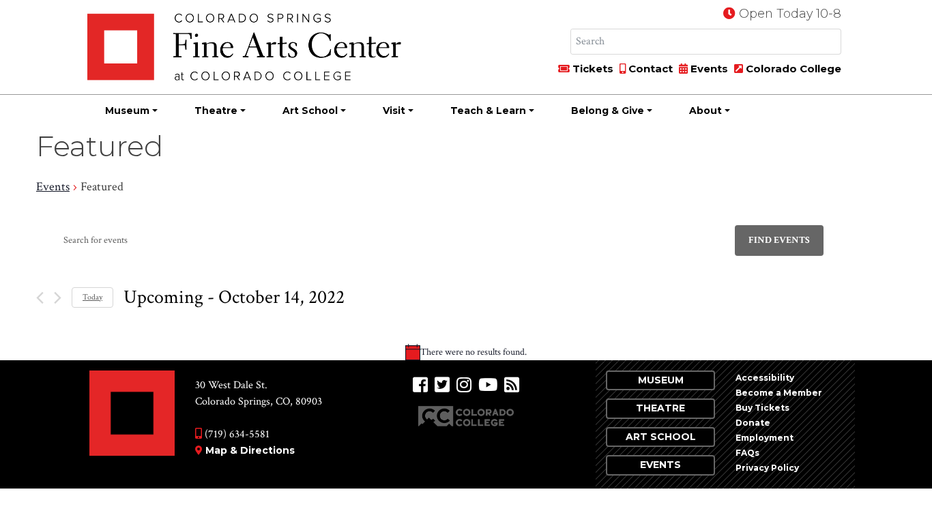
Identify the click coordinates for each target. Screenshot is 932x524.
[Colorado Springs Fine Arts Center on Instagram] (464, 385)
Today (92, 297)
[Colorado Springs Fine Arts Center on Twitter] (442, 385)
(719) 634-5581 (236, 434)
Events (708, 68)
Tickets (591, 68)
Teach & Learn (488, 110)
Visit (394, 110)
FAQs (747, 453)
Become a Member (779, 393)
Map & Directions (250, 450)
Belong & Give (607, 110)
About (705, 110)
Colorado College (792, 68)
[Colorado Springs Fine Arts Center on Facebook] (420, 385)
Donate (753, 423)
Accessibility (765, 378)
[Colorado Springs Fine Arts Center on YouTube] (487, 385)
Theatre (215, 110)
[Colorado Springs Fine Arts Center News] (511, 385)
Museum (127, 110)
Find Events (779, 240)
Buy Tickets (762, 408)
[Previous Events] (40, 297)
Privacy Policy (767, 468)
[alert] (466, 352)
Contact (649, 68)
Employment (764, 438)
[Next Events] (57, 297)
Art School (310, 110)
